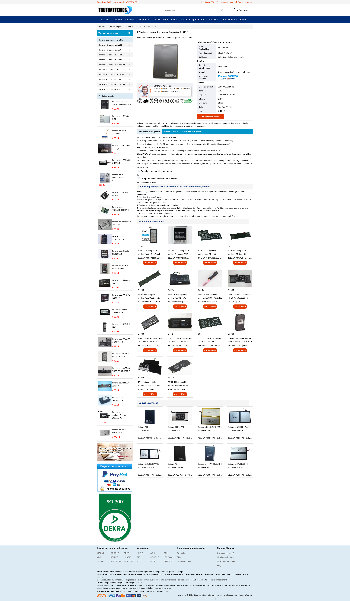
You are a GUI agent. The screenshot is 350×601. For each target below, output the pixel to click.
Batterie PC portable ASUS (110, 50)
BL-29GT (187, 89)
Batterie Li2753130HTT (238, 464)
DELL (166, 553)
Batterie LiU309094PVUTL (239, 427)
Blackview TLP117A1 (177, 431)
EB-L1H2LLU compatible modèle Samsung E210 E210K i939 (178, 253)
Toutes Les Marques (108, 33)
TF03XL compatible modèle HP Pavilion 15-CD (209, 340)
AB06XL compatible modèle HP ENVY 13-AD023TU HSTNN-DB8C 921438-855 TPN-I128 (240, 296)
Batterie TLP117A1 (176, 427)
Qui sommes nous (225, 2)
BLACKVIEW (223, 47)
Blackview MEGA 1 (146, 468)
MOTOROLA (116, 561)
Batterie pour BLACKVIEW (135, 27)
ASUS (152, 553)
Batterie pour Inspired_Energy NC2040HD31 (119, 415)
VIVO (99, 557)
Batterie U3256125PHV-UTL (210, 427)
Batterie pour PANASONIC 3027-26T (120, 178)
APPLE (140, 553)
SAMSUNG (168, 561)
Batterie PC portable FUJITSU (112, 74)
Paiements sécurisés (226, 561)
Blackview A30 (144, 431)
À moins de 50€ (207, 2)
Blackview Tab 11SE (206, 431)
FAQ (219, 565)
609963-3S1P (175, 91)
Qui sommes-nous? (225, 553)
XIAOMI (100, 553)
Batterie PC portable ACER (110, 45)
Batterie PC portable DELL (110, 79)
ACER (153, 561)
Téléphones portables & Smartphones (131, 19)
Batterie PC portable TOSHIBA (112, 84)
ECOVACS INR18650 (141, 591)
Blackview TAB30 (235, 468)
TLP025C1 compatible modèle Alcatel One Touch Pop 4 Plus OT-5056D (149, 253)
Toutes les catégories (115, 27)
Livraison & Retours (225, 557)
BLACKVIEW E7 (225, 53)
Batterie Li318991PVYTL (148, 464)
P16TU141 (157, 91)
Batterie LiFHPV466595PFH (210, 464)
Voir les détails (150, 263)
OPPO (126, 553)
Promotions (182, 553)
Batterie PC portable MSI (109, 89)
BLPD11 (180, 89)
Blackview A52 (204, 468)
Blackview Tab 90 (235, 431)
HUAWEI (127, 557)
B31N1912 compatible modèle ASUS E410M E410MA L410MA (177, 296)
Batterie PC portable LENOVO (112, 60)
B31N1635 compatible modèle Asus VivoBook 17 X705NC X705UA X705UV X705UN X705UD (149, 296)
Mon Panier (243, 10)
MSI (139, 557)
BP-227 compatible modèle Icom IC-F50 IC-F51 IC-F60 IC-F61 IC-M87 (240, 340)
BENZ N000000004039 (160, 591)
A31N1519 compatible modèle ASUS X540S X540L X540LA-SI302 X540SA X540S (210, 296)
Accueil (104, 19)
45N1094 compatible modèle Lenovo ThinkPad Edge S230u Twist (149, 384)
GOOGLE (114, 553)
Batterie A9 (172, 464)
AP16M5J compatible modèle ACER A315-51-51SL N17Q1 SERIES (238, 253)
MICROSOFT (129, 561)
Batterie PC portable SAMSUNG (112, 65)
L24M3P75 (157, 89)
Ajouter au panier (212, 117)
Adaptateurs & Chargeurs (234, 19)
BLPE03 (173, 89)
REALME (114, 557)
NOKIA (100, 561)
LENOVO (168, 557)
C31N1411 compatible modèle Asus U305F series (179, 384)
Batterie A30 (143, 427)
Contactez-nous (245, 2)
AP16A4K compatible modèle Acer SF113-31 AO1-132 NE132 (208, 253)
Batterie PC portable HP (109, 69)
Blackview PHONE (175, 468)
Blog (179, 557)
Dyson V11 (126, 591)
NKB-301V (165, 91)
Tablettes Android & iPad (165, 19)
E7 (138, 175)
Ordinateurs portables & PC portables (199, 19)
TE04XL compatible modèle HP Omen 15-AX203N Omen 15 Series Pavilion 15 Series (150, 340)
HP (138, 561)
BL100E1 (165, 89)
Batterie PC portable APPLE (110, 55)
